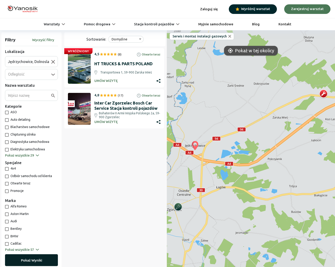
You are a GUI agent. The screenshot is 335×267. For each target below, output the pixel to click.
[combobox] (29, 62)
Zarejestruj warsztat (307, 9)
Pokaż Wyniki (31, 260)
